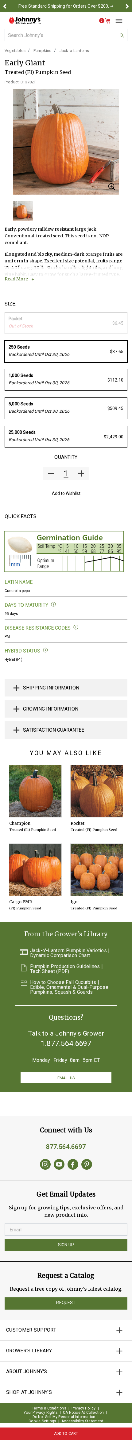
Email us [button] (66, 1078)
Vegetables (15, 50)
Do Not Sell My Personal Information (64, 1417)
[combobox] (66, 35)
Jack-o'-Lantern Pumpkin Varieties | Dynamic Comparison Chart (70, 953)
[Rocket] (97, 791)
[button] (5, 6)
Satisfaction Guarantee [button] (53, 730)
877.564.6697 (66, 1146)
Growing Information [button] (50, 709)
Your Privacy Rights (41, 1412)
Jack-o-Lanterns (74, 50)
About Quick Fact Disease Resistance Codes (76, 627)
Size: (10, 304)
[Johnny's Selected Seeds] (25, 20)
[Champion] (35, 791)
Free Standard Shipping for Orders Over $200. (63, 6)
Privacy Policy (84, 1408)
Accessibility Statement (82, 1421)
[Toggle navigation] (117, 20)
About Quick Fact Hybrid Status (45, 650)
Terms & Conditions (49, 1408)
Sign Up (66, 1244)
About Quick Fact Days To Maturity (53, 604)
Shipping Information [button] (51, 688)
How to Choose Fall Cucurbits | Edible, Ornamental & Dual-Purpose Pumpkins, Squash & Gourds (69, 987)
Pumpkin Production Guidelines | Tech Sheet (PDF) (66, 969)
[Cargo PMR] (35, 870)
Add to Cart (66, 1433)
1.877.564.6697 (66, 1043)
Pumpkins (42, 50)
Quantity (65, 457)
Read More (16, 279)
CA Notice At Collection (83, 1412)
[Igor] (97, 870)
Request (66, 1302)
